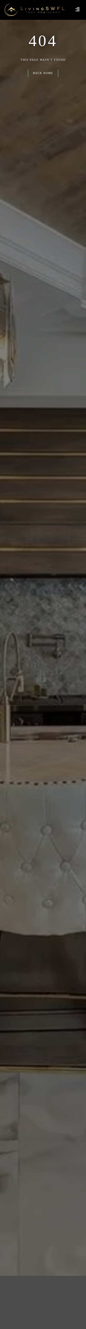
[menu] (77, 9)
